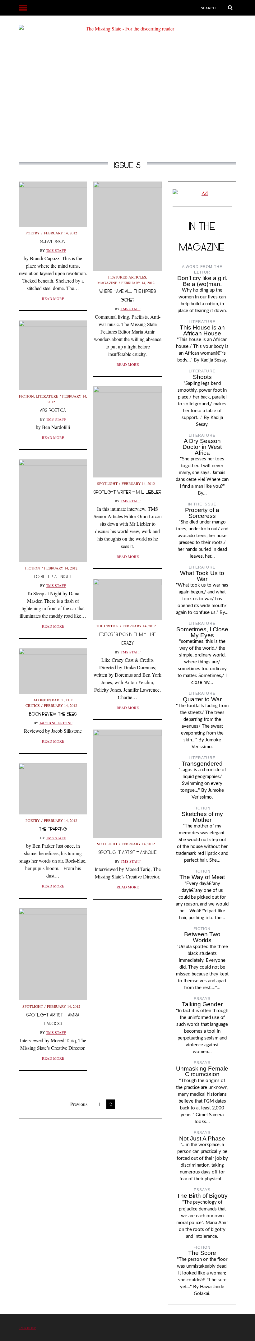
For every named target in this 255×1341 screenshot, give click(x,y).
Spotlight (107, 483)
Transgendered (202, 763)
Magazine (107, 282)
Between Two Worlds (202, 937)
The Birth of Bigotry (202, 1195)
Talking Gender (202, 1004)
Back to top (27, 1327)
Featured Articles (127, 276)
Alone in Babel (48, 699)
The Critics (107, 625)
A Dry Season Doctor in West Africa (202, 447)
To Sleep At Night (53, 576)
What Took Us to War (202, 576)
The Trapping (53, 829)
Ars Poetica (53, 410)
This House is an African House (202, 330)
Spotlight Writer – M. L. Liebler (127, 492)
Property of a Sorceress (202, 513)
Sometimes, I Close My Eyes (202, 632)
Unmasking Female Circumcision (202, 1071)
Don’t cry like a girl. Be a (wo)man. (202, 281)
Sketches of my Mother (202, 817)
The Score (202, 1253)
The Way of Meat (202, 877)
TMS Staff (56, 250)
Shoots (202, 377)
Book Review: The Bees (53, 714)
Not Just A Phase (202, 1138)
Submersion (52, 241)
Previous (78, 1104)
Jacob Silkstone (55, 722)
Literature (47, 396)
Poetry (33, 232)
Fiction (26, 396)
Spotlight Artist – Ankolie (128, 852)
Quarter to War (202, 699)
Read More (53, 298)
